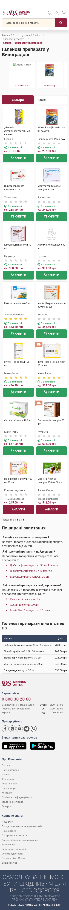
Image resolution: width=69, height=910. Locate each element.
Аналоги (18, 509)
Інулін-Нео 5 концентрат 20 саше (30, 610)
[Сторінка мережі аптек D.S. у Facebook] (5, 728)
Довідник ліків (9, 862)
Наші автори (9, 788)
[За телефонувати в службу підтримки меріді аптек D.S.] (49, 14)
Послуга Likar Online (13, 858)
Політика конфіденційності (17, 797)
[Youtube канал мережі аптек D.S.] (19, 728)
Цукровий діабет (30, 35)
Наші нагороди (10, 769)
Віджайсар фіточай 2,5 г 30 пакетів (31, 570)
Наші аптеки (9, 830)
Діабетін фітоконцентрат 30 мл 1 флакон (34, 565)
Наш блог (7, 821)
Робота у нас (9, 783)
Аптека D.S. (8, 35)
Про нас (6, 765)
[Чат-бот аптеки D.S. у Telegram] (26, 728)
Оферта (6, 806)
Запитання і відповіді (14, 849)
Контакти (7, 792)
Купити (20, 157)
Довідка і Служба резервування (20, 840)
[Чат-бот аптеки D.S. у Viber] (33, 728)
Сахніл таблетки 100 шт (24, 604)
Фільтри (18, 100)
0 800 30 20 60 (16, 699)
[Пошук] (61, 22)
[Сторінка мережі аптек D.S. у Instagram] (12, 728)
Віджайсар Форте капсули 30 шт (29, 576)
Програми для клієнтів (14, 835)
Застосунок (8, 844)
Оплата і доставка (12, 853)
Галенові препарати (13, 39)
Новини (6, 774)
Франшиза (8, 779)
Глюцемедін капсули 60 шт (26, 599)
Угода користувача (12, 801)
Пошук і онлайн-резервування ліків (22, 826)
